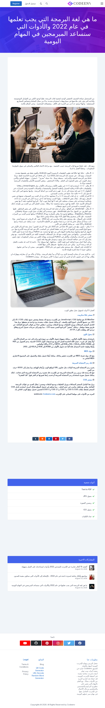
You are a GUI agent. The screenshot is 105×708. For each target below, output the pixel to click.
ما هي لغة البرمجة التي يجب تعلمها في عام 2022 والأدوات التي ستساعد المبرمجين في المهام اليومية (49, 585)
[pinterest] (47, 643)
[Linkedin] (49, 439)
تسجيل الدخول (30, 3)
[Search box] (46, 3)
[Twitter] (63, 439)
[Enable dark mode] (41, 3)
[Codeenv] (79, 4)
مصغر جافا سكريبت (84, 315)
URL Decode (38, 673)
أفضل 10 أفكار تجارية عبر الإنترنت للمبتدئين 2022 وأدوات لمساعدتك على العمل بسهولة (54, 567)
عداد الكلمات (87, 516)
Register (16, 3)
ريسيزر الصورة (86, 503)
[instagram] (58, 643)
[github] (36, 643)
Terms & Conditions (23, 665)
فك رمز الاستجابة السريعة (82, 363)
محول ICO (88, 510)
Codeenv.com (49, 394)
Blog (42, 664)
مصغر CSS (87, 380)
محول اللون (87, 334)
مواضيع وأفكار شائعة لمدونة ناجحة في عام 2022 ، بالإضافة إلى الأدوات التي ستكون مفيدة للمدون (50, 576)
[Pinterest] (56, 439)
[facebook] (80, 643)
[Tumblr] (35, 439)
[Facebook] (69, 439)
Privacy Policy (25, 672)
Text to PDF (87, 489)
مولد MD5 (88, 351)
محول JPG (87, 496)
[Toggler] (102, 4)
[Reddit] (42, 439)
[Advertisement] (52, 78)
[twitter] (69, 643)
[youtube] (25, 643)
